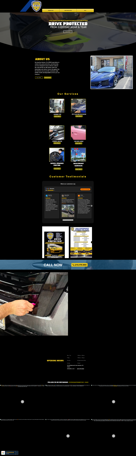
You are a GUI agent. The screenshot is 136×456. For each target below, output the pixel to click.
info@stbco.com (70, 368)
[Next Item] (92, 242)
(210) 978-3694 (80, 368)
